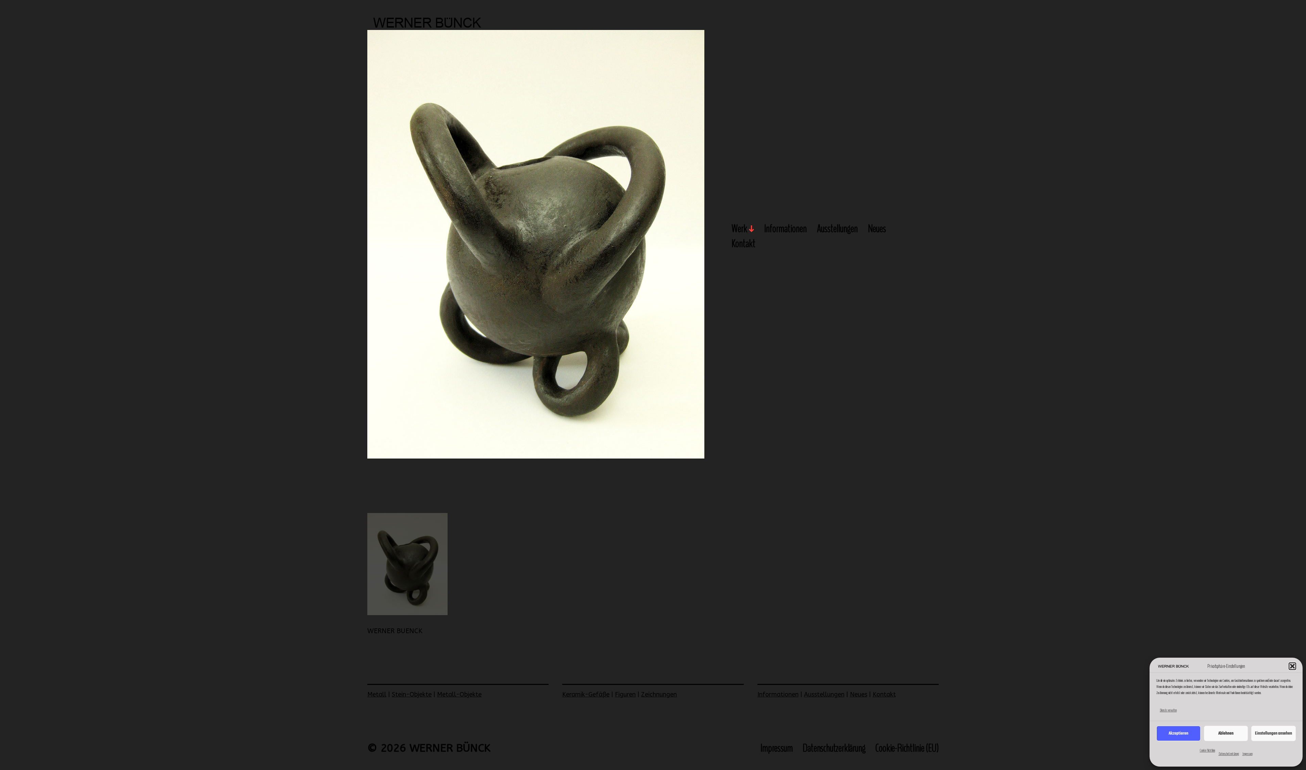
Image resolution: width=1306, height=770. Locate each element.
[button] (1292, 666)
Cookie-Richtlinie (1207, 750)
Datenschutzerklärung (1229, 753)
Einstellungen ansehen (1273, 733)
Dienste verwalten (1168, 710)
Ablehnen (1226, 733)
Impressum (1247, 753)
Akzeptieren (1178, 733)
